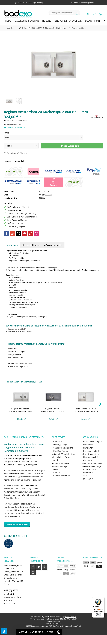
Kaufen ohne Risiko (61, 463)
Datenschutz (88, 472)
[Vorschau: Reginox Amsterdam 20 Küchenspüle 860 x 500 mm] (9, 101)
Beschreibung (12, 245)
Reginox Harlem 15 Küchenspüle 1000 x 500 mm (53, 410)
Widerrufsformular (61, 475)
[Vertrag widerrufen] (25, 524)
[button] (4, 631)
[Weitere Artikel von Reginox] (96, 116)
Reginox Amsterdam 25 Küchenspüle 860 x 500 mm (21, 410)
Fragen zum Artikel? (16, 161)
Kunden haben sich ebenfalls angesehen (24, 382)
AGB (85, 475)
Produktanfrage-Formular (60, 468)
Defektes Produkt (60, 451)
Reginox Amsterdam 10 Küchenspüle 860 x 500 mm (86, 410)
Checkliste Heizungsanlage (60, 443)
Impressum (88, 479)
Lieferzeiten (88, 444)
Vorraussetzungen (53, 621)
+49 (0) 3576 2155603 (11, 592)
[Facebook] (6, 233)
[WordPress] (33, 572)
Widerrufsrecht (90, 469)
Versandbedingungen (92, 466)
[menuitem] (100, 14)
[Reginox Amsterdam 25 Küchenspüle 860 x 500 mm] (21, 397)
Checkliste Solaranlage (63, 448)
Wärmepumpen (20, 458)
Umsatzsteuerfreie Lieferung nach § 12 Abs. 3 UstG (91, 457)
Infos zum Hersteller (53, 245)
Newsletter (88, 448)
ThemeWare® (76, 626)
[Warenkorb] (100, 14)
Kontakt (56, 472)
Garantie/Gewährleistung (64, 454)
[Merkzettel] (94, 14)
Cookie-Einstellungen (92, 441)
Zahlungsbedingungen (93, 463)
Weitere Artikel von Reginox (20, 331)
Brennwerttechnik (34, 455)
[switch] (98, 614)
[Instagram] (36, 233)
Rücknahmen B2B (91, 451)
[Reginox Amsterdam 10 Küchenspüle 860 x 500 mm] (86, 397)
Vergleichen (11, 153)
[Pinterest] (24, 233)
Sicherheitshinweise (31, 245)
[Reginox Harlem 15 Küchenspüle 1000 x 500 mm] (53, 397)
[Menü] (102, 598)
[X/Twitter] (18, 233)
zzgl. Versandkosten (19, 120)
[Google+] (12, 233)
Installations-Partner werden (62, 458)
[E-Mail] (30, 233)
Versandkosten (70, 617)
